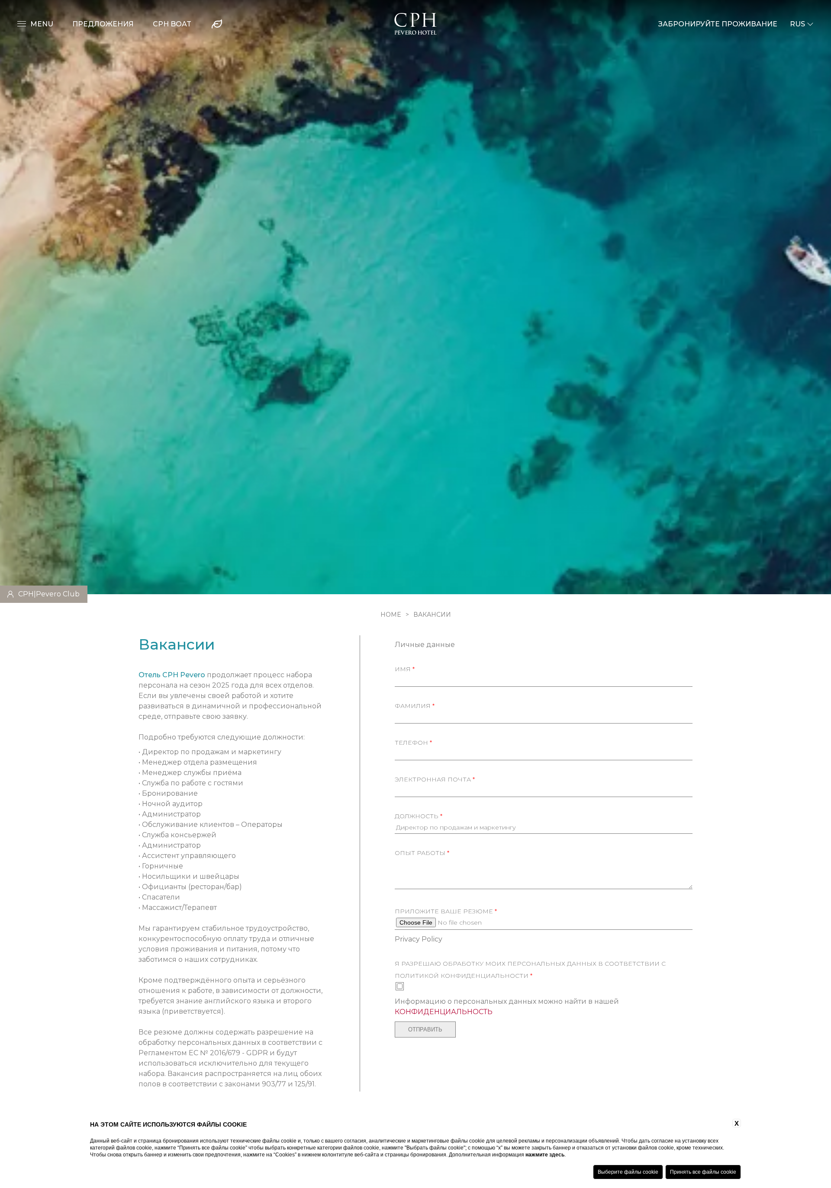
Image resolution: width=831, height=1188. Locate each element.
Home (390, 614)
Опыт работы (422, 853)
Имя (405, 669)
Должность (418, 816)
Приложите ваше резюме (446, 911)
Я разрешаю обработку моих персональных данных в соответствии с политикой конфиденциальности (530, 970)
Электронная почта (435, 779)
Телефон (413, 742)
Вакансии (432, 614)
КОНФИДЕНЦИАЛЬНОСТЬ (444, 1012)
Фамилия (415, 706)
